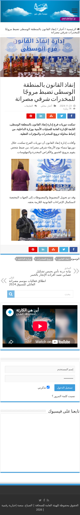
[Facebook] (44, 500)
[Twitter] (40, 500)
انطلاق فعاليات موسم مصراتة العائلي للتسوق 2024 (27, 281)
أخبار (61, 29)
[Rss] (47, 500)
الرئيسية (72, 29)
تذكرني (42, 387)
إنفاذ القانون (63, 259)
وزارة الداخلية (24, 259)
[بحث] (11, 294)
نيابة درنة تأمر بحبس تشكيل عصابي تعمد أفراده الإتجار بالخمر (50, 271)
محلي (43, 105)
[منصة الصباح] (40, 11)
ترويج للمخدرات (44, 259)
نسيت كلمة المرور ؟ (63, 396)
